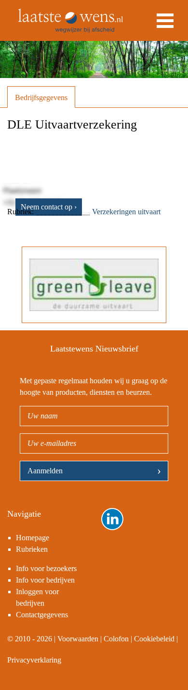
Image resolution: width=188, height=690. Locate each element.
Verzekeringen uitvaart (126, 212)
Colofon (116, 639)
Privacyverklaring (34, 660)
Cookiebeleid (154, 639)
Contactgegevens (42, 615)
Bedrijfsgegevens (41, 97)
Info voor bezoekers (46, 568)
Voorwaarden (77, 639)
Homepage (32, 538)
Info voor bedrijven (45, 580)
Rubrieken (32, 549)
